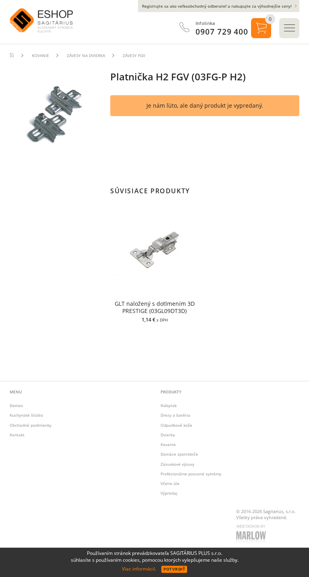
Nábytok (169, 405)
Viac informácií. (139, 568)
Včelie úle (170, 483)
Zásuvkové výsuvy (177, 464)
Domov (16, 405)
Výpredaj (169, 493)
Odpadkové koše (176, 425)
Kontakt (17, 435)
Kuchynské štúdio (26, 415)
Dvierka (168, 435)
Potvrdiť (174, 569)
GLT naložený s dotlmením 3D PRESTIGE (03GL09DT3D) (155, 307)
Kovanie (168, 444)
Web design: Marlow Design (252, 535)
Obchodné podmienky (31, 425)
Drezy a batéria (175, 415)
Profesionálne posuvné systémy (191, 474)
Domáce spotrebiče (179, 454)
